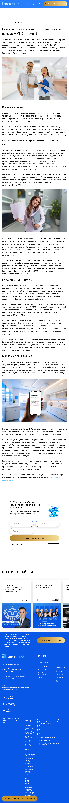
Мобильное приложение (60, 667)
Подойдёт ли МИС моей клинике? (20, 798)
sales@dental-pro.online (10, 664)
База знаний (43, 4)
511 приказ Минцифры (44, 740)
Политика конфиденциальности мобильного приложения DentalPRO (50, 722)
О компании (60, 674)
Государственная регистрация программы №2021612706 (50, 730)
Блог (57, 681)
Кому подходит (33, 4)
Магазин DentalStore (55, 4)
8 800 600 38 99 (8, 679)
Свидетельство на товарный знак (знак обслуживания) (49, 744)
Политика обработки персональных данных (50, 719)
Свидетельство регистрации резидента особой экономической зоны (51, 734)
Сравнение (60, 678)
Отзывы (59, 662)
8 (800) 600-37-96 (11, 669)
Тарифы (65, 4)
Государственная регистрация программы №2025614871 (50, 726)
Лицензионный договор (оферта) (47, 737)
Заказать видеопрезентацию (34, 538)
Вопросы (59, 671)
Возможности (22, 4)
